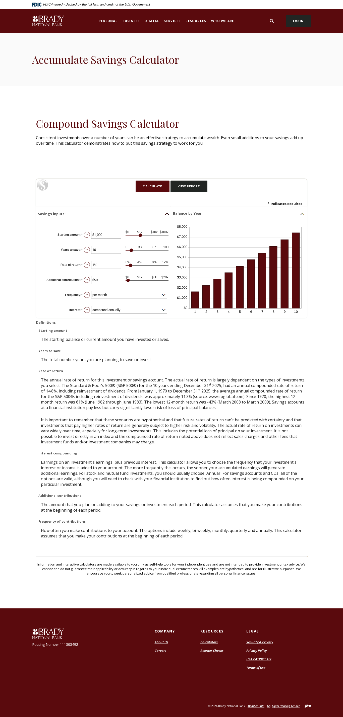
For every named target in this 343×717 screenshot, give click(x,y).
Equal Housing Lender (286, 706)
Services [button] (172, 21)
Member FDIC (256, 706)
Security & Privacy (259, 642)
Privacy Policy (256, 650)
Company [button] (165, 631)
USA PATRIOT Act (258, 659)
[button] (104, 213)
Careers (160, 650)
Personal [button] (108, 21)
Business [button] (131, 21)
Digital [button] (152, 21)
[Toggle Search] (271, 21)
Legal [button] (252, 631)
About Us (161, 642)
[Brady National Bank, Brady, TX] (48, 21)
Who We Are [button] (222, 21)
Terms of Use (255, 667)
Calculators (209, 642)
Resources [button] (196, 21)
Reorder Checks (211, 650)
